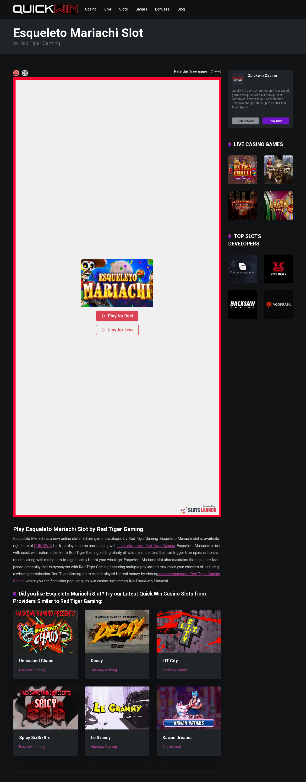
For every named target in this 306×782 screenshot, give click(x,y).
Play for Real (120, 316)
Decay (97, 660)
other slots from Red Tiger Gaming (146, 545)
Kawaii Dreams (177, 737)
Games (141, 9)
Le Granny (101, 737)
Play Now (276, 120)
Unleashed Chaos (36, 660)
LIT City (170, 660)
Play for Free (121, 330)
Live (107, 9)
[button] (117, 283)
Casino (91, 9)
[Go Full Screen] (25, 73)
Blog (181, 9)
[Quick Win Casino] (45, 7)
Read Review (245, 120)
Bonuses (162, 9)
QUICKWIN (43, 545)
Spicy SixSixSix (34, 737)
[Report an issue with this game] (16, 73)
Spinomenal (172, 747)
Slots (123, 9)
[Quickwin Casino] (238, 84)
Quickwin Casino (262, 75)
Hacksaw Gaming (32, 670)
